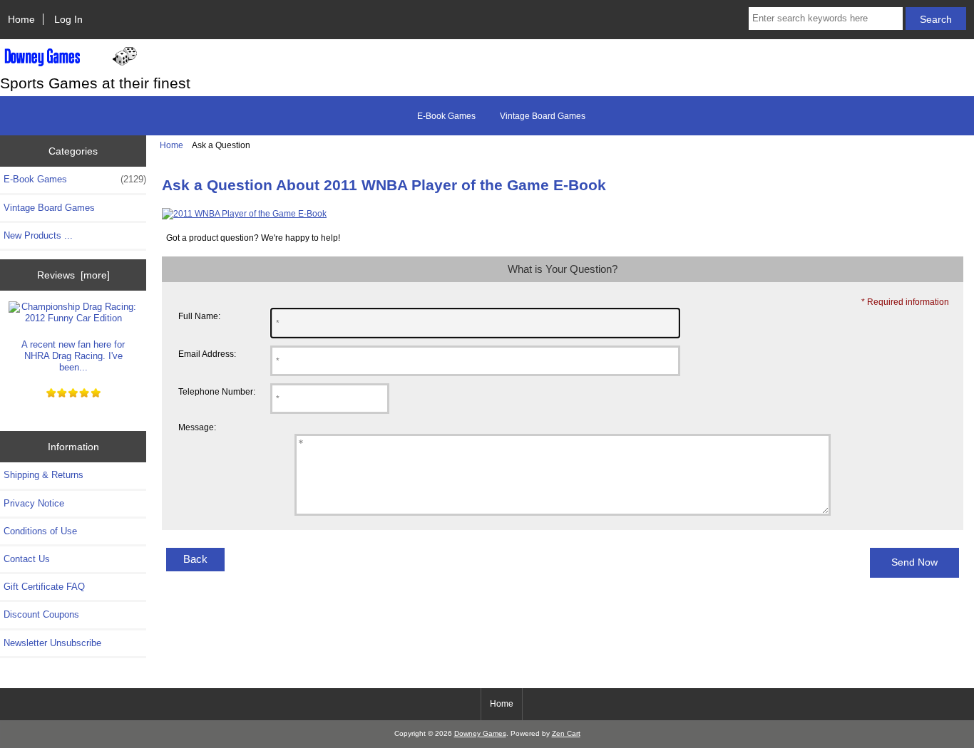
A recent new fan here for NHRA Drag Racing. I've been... (73, 356)
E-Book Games (446, 116)
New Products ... (38, 235)
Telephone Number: (216, 391)
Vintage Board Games (542, 116)
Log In (68, 19)
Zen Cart (566, 733)
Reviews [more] (73, 275)
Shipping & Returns (43, 474)
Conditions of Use (40, 531)
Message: (197, 427)
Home (21, 19)
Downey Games (480, 733)
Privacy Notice (34, 503)
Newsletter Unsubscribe (52, 643)
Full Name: (199, 316)
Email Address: (207, 353)
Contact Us (27, 559)
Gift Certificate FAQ (44, 586)
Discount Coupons (41, 614)
